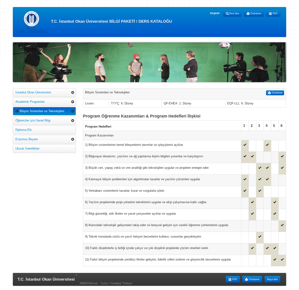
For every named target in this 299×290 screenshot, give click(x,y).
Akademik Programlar (30, 101)
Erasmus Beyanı (26, 139)
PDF (275, 13)
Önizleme (255, 13)
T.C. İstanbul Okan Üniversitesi (46, 279)
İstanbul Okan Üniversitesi (33, 92)
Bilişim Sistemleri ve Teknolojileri (41, 111)
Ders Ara (234, 13)
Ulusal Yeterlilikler (27, 148)
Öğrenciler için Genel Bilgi (32, 120)
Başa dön (272, 279)
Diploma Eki (23, 130)
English (215, 13)
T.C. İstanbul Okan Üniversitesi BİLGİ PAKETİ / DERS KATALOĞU (111, 21)
